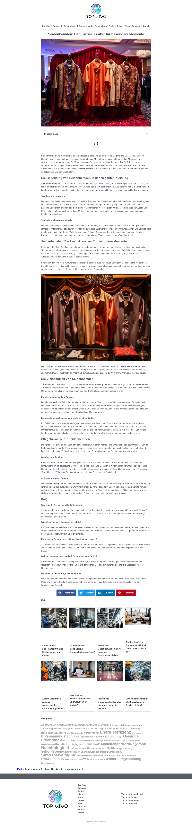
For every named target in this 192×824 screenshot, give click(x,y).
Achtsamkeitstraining (98, 725)
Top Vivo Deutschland (132, 794)
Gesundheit (69, 26)
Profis (111, 26)
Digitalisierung (134, 729)
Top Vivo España (129, 797)
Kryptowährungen (48, 744)
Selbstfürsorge (52, 751)
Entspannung (137, 733)
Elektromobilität (90, 732)
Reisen (120, 26)
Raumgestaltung (122, 748)
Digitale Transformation (113, 728)
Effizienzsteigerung (53, 732)
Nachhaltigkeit (55, 747)
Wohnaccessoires (94, 759)
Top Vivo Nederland (130, 800)
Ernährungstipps (114, 737)
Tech (127, 26)
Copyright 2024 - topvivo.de (96, 821)
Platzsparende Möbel (99, 748)
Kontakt (146, 26)
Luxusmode (92, 744)
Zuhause (136, 26)
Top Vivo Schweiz (129, 803)
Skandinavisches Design (94, 752)
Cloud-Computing (62, 729)
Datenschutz (74, 729)
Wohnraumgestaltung (123, 759)
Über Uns (82, 806)
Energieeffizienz (115, 732)
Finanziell (57, 26)
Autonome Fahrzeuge (121, 725)
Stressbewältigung (58, 755)
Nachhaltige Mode (134, 744)
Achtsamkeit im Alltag (71, 724)
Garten (81, 791)
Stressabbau (115, 751)
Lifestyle (81, 26)
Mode (90, 26)
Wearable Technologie (74, 759)
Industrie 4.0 (117, 741)
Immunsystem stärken (103, 741)
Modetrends (110, 744)
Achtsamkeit (48, 724)
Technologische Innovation (90, 755)
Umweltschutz (53, 759)
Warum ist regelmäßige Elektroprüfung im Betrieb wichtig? (137, 702)
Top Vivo (46, 26)
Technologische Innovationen (120, 755)
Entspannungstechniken (61, 736)
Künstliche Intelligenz (69, 744)
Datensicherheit (88, 728)
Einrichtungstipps (74, 733)
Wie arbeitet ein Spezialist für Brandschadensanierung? (82, 648)
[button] (147, 134)
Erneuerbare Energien (94, 736)
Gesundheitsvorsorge (86, 741)
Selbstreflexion (71, 752)
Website (82, 813)
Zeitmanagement (47, 763)
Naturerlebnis (78, 748)
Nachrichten (101, 26)
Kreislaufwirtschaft (132, 740)
